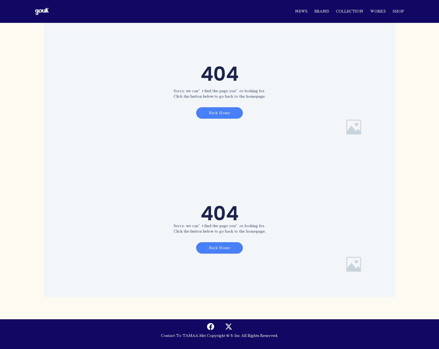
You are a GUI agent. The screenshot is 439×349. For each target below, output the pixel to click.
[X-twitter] (228, 326)
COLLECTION (349, 11)
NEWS (301, 11)
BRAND (321, 11)
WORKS (378, 11)
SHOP (398, 11)
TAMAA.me (193, 336)
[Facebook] (210, 326)
